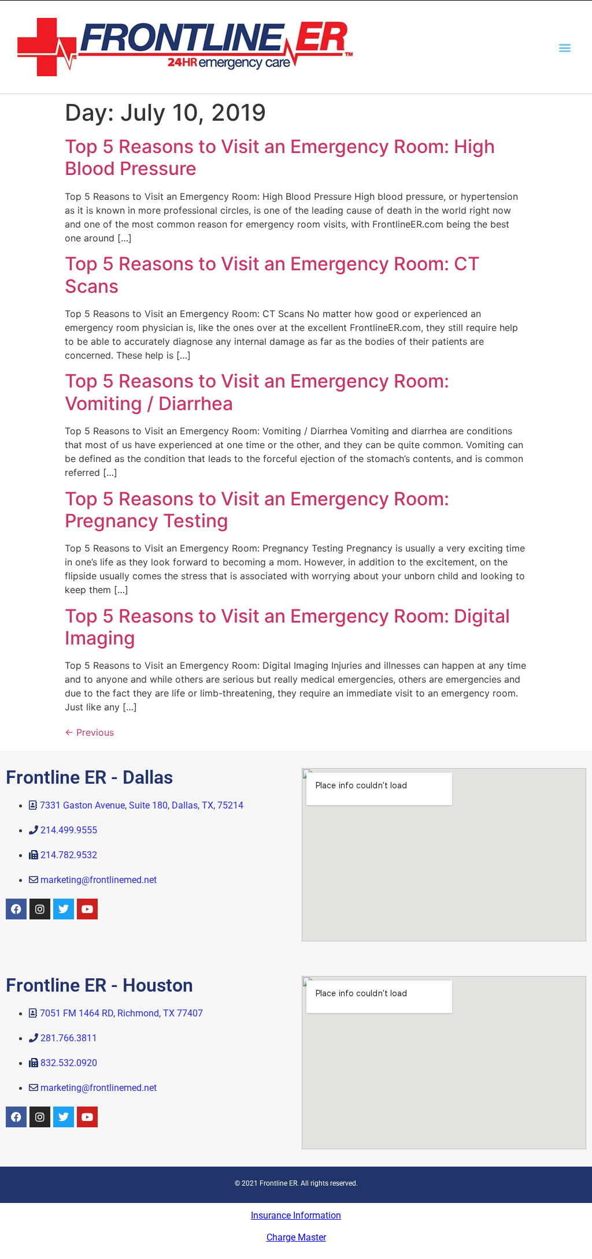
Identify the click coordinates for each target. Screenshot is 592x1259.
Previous (89, 732)
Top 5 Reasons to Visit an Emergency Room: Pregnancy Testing (257, 509)
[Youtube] (87, 909)
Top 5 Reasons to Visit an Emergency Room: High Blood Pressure (280, 157)
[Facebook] (16, 909)
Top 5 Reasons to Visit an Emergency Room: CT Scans (272, 274)
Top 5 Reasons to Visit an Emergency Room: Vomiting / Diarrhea (257, 392)
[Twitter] (63, 909)
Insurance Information (296, 1215)
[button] (565, 47)
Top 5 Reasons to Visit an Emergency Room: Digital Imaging (287, 627)
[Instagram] (39, 909)
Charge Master (296, 1237)
